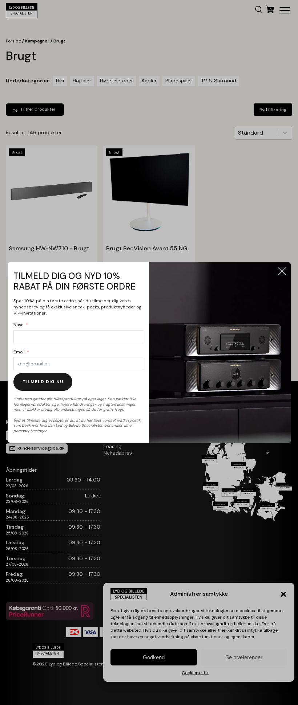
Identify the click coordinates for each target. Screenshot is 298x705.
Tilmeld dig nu (43, 382)
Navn (18, 325)
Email (19, 352)
